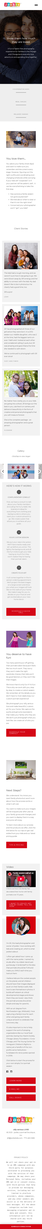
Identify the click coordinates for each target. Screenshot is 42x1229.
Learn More (15, 1081)
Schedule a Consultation (21, 1226)
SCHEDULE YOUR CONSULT (17, 732)
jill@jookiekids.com (14, 1138)
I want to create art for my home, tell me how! (20, 905)
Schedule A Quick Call (21, 611)
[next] (38, 471)
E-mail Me (14, 1089)
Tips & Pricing (16, 845)
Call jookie (15, 1098)
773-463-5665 (29, 1138)
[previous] (3, 471)
